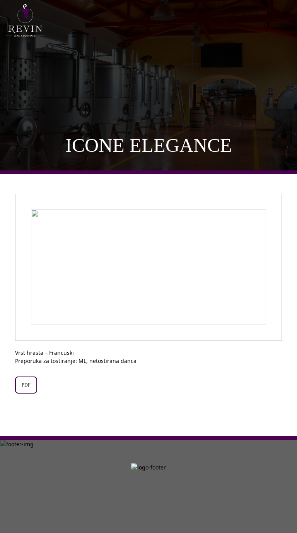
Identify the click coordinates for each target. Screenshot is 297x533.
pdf (26, 385)
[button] (272, 267)
